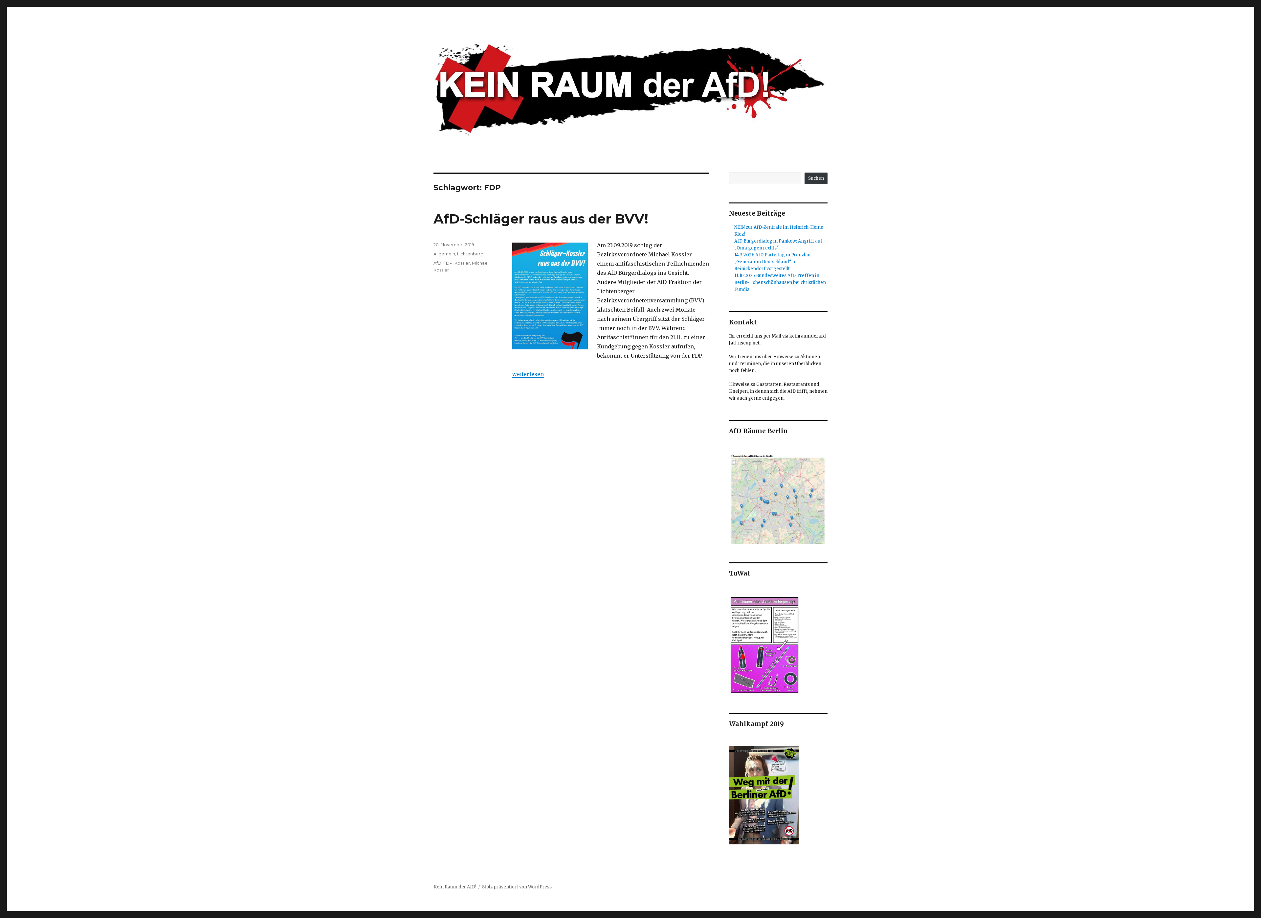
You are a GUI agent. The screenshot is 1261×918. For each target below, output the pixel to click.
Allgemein (444, 253)
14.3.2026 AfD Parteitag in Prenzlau (772, 255)
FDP (448, 263)
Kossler (462, 263)
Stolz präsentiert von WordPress (517, 887)
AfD (437, 263)
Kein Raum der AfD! (454, 887)
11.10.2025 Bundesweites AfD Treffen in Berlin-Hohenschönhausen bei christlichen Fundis (780, 282)
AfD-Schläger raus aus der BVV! (540, 219)
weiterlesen (528, 374)
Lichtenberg (470, 253)
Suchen (816, 178)
